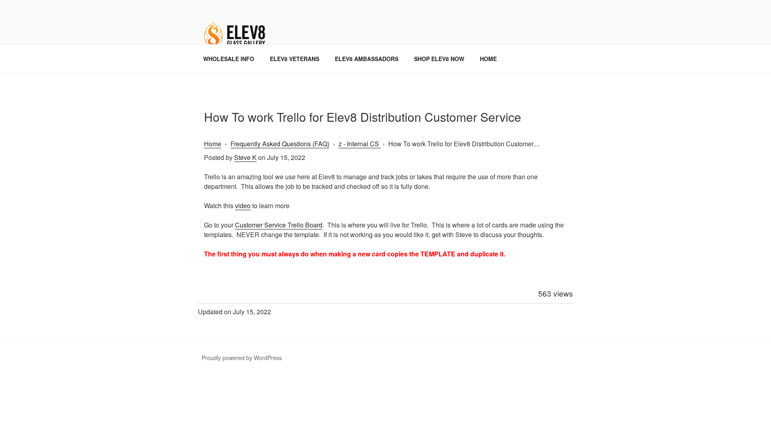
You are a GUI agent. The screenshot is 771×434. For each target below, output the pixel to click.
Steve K (245, 157)
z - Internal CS (360, 143)
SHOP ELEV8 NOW (439, 59)
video (243, 205)
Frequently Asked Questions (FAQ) (279, 143)
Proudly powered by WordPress (242, 358)
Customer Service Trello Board (278, 224)
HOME (488, 59)
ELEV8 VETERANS (294, 59)
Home (212, 143)
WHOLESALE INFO (228, 59)
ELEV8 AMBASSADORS (366, 59)
